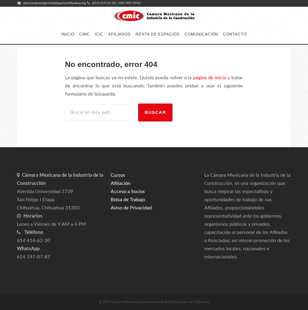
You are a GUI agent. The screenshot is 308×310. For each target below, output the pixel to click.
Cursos (118, 175)
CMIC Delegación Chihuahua (154, 16)
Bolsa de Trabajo (128, 199)
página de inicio (209, 77)
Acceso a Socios (128, 191)
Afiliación (120, 183)
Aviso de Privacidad (131, 208)
